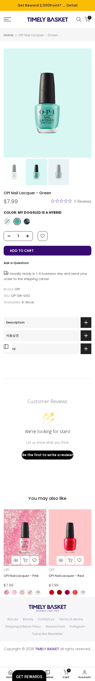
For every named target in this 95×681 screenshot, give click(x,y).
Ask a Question (16, 263)
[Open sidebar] (6, 346)
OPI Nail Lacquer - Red (66, 575)
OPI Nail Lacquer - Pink (21, 575)
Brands (28, 619)
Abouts (12, 619)
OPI (17, 289)
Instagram (77, 627)
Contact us (46, 619)
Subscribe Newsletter (47, 634)
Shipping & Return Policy (23, 627)
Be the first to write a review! (47, 454)
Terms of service (71, 619)
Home (8, 35)
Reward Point (55, 627)
